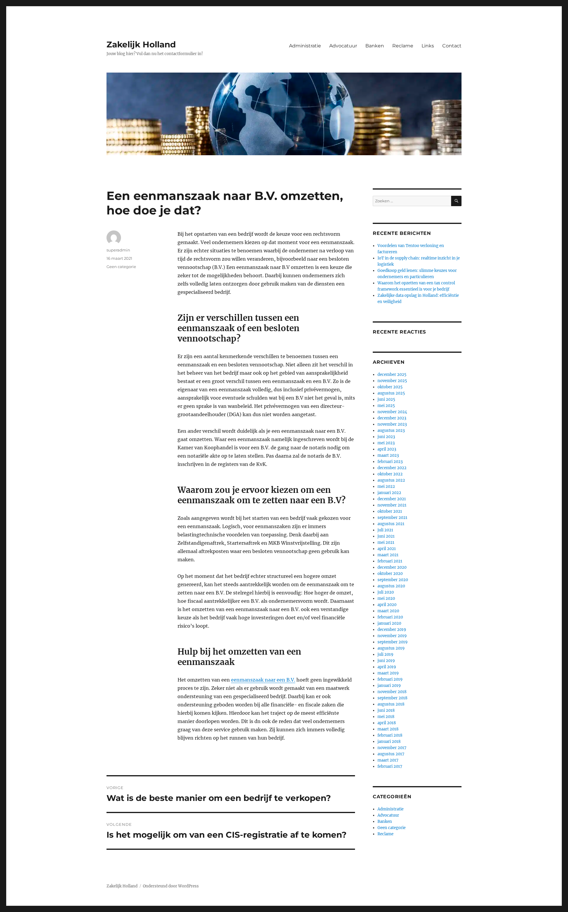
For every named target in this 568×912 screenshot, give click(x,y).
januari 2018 (389, 741)
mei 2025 (386, 405)
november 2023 (392, 424)
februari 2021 (389, 561)
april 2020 (386, 604)
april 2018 (386, 722)
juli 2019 (385, 654)
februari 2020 (390, 617)
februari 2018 (389, 735)
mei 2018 (385, 716)
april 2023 (386, 449)
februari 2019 (390, 679)
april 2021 (386, 548)
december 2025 (391, 374)
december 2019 (391, 629)
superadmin (118, 250)
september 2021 (392, 517)
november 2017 (391, 747)
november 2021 (391, 505)
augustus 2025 (391, 393)
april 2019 (386, 666)
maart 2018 (387, 729)
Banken (374, 46)
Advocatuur (343, 46)
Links (428, 46)
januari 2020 (389, 623)
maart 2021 (387, 554)
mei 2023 (386, 442)
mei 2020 (386, 598)
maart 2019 (388, 673)
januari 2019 (389, 685)
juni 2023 (386, 436)
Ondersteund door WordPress (171, 886)
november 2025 (392, 380)
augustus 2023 (391, 430)
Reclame (402, 46)
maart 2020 (388, 610)
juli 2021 (385, 530)
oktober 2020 (390, 573)
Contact (452, 46)
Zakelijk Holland (141, 44)
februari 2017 (389, 766)
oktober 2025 (390, 387)
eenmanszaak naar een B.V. (263, 680)
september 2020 (392, 579)
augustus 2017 (390, 753)
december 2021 (391, 498)
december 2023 (391, 418)
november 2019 (392, 635)
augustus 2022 (391, 480)
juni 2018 (386, 710)
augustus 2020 (391, 586)
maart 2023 (388, 455)
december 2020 (391, 567)
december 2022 (391, 467)
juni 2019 (386, 660)
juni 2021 (386, 536)
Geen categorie (121, 266)
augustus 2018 (390, 704)
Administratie (305, 46)
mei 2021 (385, 542)
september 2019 (392, 642)
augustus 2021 (390, 523)
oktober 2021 (389, 511)
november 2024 (392, 411)
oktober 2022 (390, 474)
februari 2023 (390, 461)
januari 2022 (389, 492)
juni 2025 (386, 399)
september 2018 (392, 698)
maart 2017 (387, 760)
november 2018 (391, 691)
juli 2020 (385, 592)
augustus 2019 (391, 648)
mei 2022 (386, 486)
